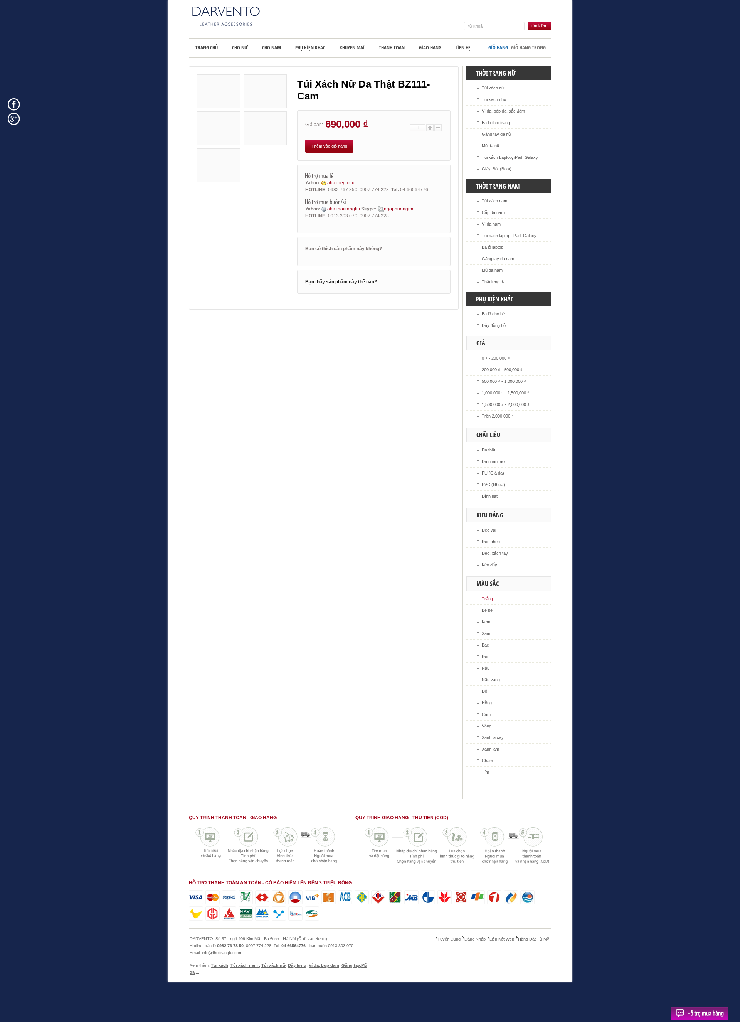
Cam (486, 714)
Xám (486, 633)
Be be (487, 610)
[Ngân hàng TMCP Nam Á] (262, 913)
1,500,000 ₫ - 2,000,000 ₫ (506, 404)
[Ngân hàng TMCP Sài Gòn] (328, 897)
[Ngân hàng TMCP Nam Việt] (246, 913)
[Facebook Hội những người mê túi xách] (14, 104)
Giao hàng (430, 47)
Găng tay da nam (498, 258)
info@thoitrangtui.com (222, 952)
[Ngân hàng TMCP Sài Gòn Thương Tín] (362, 897)
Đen (485, 656)
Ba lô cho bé (493, 313)
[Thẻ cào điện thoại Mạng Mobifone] (295, 913)
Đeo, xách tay (495, 553)
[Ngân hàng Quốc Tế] (312, 897)
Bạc (485, 645)
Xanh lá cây (493, 737)
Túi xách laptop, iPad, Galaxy (509, 235)
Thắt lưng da (493, 281)
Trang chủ (206, 47)
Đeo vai (489, 530)
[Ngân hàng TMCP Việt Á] (229, 913)
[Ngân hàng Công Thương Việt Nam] (295, 897)
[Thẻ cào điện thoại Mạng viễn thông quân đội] (312, 913)
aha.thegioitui (341, 182)
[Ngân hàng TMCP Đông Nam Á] (461, 897)
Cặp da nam (493, 212)
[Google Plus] (14, 118)
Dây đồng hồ (494, 325)
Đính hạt (490, 496)
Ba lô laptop (492, 247)
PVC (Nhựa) (493, 484)
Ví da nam (491, 224)
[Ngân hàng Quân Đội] (411, 897)
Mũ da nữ (491, 145)
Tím (485, 772)
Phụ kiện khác (310, 47)
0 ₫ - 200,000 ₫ (496, 358)
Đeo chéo (491, 541)
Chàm (487, 760)
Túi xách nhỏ (494, 99)
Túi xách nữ (493, 88)
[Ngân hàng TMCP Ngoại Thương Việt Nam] (246, 897)
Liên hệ (463, 47)
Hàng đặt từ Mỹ (533, 939)
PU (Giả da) (493, 473)
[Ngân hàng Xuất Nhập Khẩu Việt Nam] (428, 897)
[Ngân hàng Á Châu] (345, 897)
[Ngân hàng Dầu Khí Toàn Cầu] (212, 913)
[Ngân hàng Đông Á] (279, 897)
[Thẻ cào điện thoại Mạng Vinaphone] (279, 913)
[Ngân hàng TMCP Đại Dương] (527, 897)
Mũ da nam (492, 270)
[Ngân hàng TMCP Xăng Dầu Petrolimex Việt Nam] (511, 897)
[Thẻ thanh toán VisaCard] (196, 897)
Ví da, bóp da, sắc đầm (503, 111)
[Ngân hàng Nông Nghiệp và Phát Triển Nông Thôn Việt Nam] (395, 897)
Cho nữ (240, 47)
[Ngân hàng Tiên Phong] (478, 897)
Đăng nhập (475, 939)
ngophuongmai (400, 209)
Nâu (485, 668)
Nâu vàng (491, 679)
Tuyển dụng (449, 939)
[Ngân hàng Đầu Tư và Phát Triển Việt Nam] (378, 897)
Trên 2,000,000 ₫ (498, 416)
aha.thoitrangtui (343, 209)
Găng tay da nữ (496, 134)
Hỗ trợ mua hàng (699, 1014)
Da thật (488, 450)
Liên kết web (501, 939)
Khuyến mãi (352, 47)
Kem (486, 622)
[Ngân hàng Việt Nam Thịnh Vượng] (444, 897)
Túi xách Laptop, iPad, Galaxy (510, 157)
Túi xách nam (494, 201)
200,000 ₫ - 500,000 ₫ (502, 369)
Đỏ (484, 691)
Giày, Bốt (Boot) (496, 169)
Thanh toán (392, 47)
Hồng (487, 702)
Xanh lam (490, 749)
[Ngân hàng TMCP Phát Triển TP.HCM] (196, 913)
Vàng (486, 726)
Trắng (487, 598)
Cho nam (271, 47)
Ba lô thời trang (496, 122)
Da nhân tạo (493, 461)
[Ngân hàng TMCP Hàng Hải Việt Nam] (494, 897)
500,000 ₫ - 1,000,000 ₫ (504, 381)
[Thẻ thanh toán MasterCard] (212, 897)
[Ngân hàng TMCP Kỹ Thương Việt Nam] (262, 897)
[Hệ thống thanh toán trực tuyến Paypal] (229, 897)
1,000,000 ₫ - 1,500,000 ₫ (506, 393)
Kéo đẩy (489, 564)
